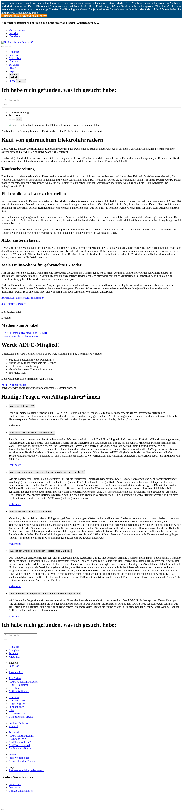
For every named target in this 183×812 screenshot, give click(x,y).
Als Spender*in (17, 738)
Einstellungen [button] (20, 15)
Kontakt (13, 726)
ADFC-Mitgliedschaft (21, 735)
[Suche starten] (5, 104)
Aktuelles (14, 51)
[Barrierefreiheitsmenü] (2, 46)
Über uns (14, 61)
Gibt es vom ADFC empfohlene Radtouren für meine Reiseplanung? (45, 593)
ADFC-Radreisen (19, 684)
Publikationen (16, 706)
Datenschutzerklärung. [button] (26, 12)
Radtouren (14, 656)
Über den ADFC (18, 700)
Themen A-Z (16, 672)
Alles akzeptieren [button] (37, 15)
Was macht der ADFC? (22, 406)
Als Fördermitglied (19, 745)
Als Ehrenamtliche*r (20, 742)
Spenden (13, 33)
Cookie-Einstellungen (21, 790)
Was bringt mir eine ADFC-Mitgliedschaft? (31, 432)
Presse (12, 67)
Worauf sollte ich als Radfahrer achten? (30, 511)
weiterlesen (15, 464)
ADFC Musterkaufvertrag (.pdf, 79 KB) (24, 332)
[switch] (27, 113)
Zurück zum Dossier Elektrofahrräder (22, 297)
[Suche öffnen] (6, 46)
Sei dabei (14, 64)
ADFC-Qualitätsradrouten (23, 681)
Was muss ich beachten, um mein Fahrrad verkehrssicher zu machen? (46, 472)
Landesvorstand (17, 713)
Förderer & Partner (19, 723)
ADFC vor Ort (17, 703)
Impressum (15, 784)
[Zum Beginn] (2, 809)
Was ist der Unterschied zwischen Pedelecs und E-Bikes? (40, 550)
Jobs (11, 710)
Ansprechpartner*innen (22, 760)
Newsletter (15, 36)
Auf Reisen (15, 58)
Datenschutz (16, 787)
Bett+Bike (14, 688)
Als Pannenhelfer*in (20, 748)
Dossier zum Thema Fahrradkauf (20, 336)
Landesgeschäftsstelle (21, 716)
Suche (12, 80)
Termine (13, 653)
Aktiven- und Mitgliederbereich (26, 770)
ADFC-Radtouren (19, 691)
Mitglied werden (18, 29)
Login (12, 71)
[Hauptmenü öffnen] (10, 46)
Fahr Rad (14, 55)
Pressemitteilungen (19, 757)
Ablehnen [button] (7, 15)
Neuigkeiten (15, 650)
